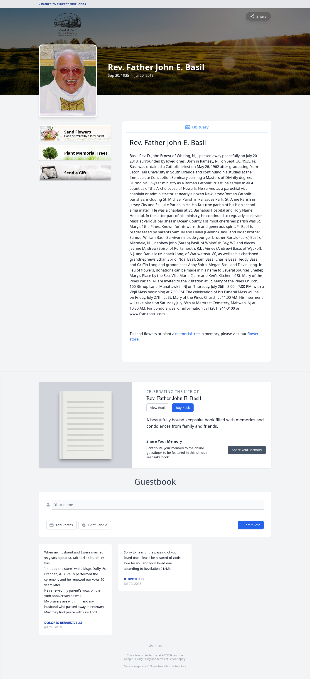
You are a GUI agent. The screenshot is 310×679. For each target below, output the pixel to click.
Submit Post (251, 525)
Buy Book (183, 407)
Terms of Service (167, 659)
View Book (157, 407)
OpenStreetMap (160, 666)
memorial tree (187, 333)
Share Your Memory (247, 450)
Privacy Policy (142, 659)
